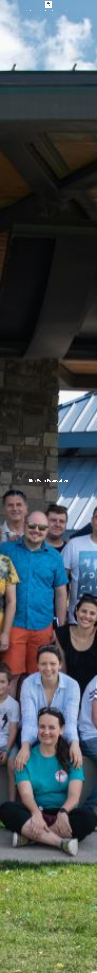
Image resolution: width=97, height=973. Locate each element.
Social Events (54, 10)
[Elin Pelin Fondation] (48, 5)
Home (27, 10)
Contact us (60, 10)
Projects (47, 10)
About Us (32, 10)
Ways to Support (39, 10)
